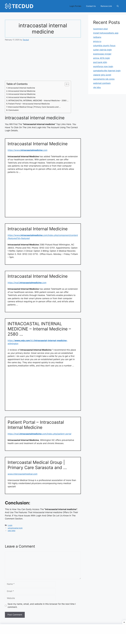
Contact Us (91, 6)
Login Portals (75, 6)
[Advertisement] (43, 62)
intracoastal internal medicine (21, 88)
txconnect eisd (100, 29)
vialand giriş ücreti (102, 75)
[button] (117, 6)
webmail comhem (102, 83)
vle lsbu (97, 87)
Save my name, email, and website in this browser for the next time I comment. (42, 605)
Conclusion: (13, 110)
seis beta (11, 530)
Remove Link (106, 6)
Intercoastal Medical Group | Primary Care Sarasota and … (34, 107)
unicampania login (15, 528)
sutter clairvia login (102, 50)
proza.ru (97, 41)
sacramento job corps (104, 79)
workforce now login (103, 66)
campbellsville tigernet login (107, 70)
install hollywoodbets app (105, 33)
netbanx (97, 37)
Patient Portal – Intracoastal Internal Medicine (29, 104)
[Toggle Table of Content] (65, 84)
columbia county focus (104, 45)
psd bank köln (100, 62)
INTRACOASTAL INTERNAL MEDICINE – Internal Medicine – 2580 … (38, 100)
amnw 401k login (101, 58)
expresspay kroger (102, 54)
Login (10, 525)
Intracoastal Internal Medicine (21, 91)
